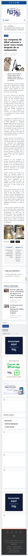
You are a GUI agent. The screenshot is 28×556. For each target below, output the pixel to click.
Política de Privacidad (14, 552)
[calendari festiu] (14, 515)
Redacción (7, 53)
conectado (19, 274)
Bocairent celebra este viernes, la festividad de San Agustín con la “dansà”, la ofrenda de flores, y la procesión (17, 293)
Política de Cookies (14, 550)
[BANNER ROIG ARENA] (14, 470)
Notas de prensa (17, 548)
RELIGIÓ (6, 35)
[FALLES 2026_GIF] (14, 400)
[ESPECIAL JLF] (14, 432)
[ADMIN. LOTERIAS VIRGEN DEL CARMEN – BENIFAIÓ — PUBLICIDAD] (14, 394)
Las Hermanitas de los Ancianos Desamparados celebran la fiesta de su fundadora (17, 309)
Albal (12, 242)
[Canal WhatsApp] (14, 378)
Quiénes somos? (17, 546)
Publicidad (9, 548)
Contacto (9, 546)
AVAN (17, 242)
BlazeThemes (14, 544)
